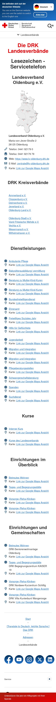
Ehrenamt (14, 309)
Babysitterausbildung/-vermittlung (27, 270)
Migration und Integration (22, 349)
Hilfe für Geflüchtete (19, 328)
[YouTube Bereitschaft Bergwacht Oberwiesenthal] (19, 659)
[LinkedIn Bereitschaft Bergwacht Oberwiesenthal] (50, 659)
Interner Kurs (16, 428)
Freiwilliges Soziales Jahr (22, 318)
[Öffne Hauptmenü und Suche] (50, 26)
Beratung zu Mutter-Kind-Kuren (26, 280)
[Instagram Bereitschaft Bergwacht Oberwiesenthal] (29, 659)
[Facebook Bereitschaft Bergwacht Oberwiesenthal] (8, 659)
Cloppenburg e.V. (18, 199)
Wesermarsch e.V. (18, 229)
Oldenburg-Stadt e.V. (20, 218)
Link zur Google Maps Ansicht (32, 168)
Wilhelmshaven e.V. (19, 233)
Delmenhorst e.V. (18, 202)
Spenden (14, 387)
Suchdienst (15, 396)
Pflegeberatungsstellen (21, 368)
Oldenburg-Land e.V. (20, 210)
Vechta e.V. (15, 225)
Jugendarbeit (16, 339)
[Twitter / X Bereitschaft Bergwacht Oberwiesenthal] (39, 659)
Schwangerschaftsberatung (23, 377)
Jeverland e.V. (16, 206)
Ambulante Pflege (18, 261)
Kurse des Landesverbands (24, 440)
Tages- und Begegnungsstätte (25, 487)
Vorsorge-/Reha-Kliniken (22, 499)
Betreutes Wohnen (19, 477)
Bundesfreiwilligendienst (22, 299)
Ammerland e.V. (17, 195)
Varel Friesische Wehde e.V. (24, 222)
